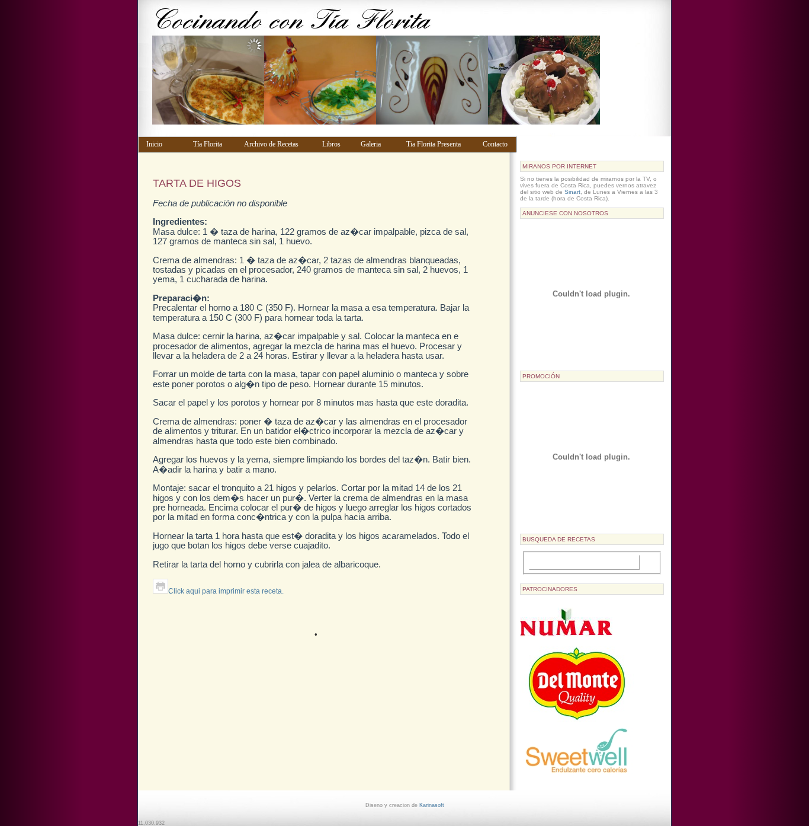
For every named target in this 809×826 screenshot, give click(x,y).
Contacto (497, 144)
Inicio (164, 144)
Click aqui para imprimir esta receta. (226, 591)
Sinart (572, 192)
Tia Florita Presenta (438, 144)
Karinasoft (431, 805)
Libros (335, 144)
